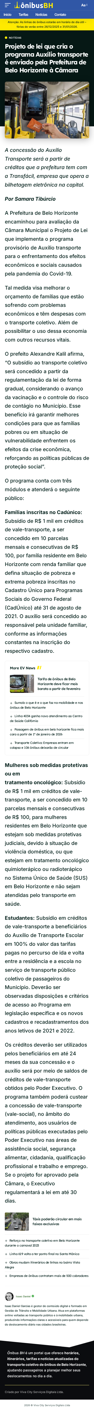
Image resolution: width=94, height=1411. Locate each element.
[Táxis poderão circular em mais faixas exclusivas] (17, 1222)
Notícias (15, 37)
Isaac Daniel (23, 1296)
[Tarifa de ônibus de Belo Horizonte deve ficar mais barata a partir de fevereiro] (22, 684)
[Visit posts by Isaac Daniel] (9, 1296)
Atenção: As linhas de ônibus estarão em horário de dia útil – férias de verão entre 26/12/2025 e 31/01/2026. (47, 24)
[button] (9, 5)
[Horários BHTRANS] (33, 5)
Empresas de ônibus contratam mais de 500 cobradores (48, 1276)
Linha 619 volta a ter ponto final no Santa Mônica (44, 1254)
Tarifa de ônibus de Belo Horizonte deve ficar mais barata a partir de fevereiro (59, 684)
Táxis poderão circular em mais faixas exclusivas (57, 1221)
